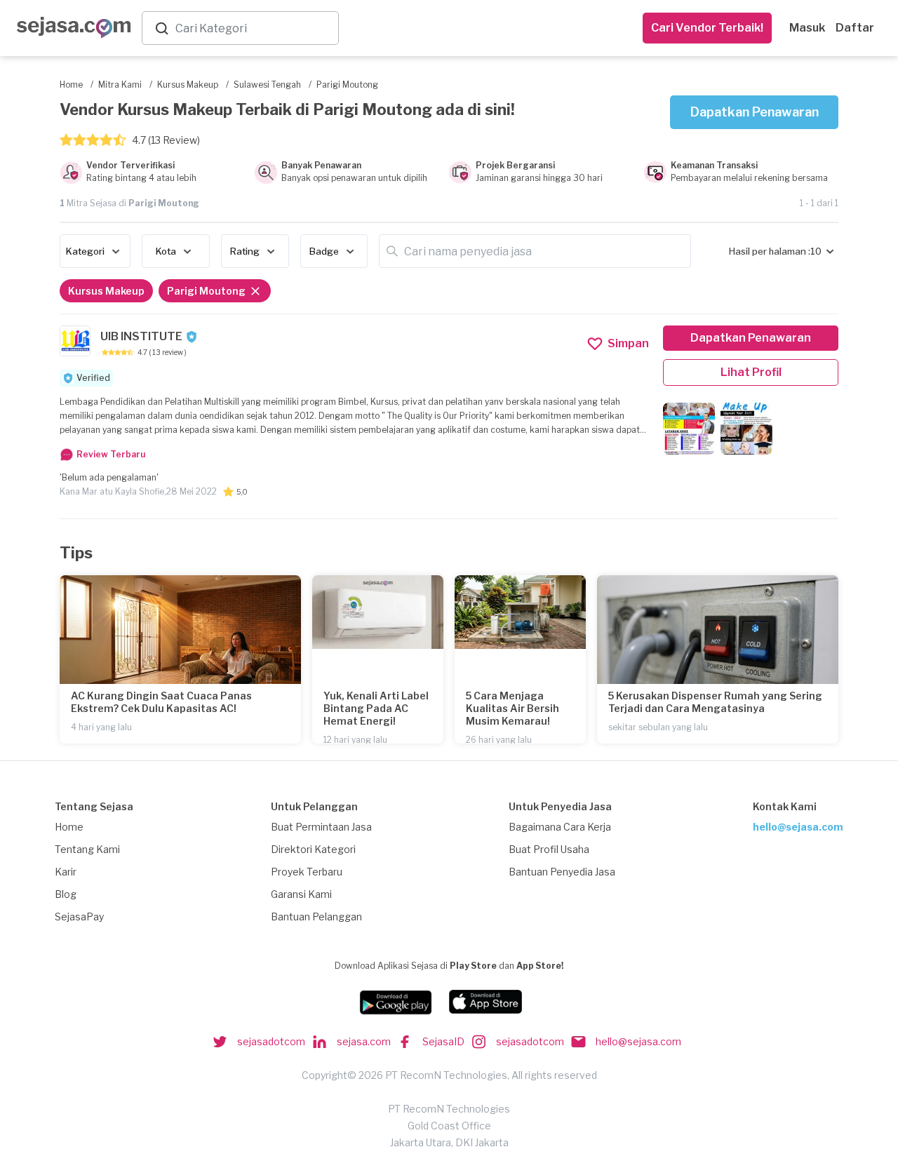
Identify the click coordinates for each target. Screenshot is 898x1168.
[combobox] (254, 28)
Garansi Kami (301, 894)
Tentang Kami (87, 849)
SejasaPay (79, 916)
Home (69, 827)
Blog (65, 894)
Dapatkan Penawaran (754, 112)
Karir (65, 872)
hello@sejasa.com (798, 827)
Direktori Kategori (313, 849)
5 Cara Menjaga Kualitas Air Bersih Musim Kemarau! (512, 708)
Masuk (807, 27)
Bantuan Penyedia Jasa (562, 872)
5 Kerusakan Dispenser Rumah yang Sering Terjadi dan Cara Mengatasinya (715, 702)
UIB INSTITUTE (141, 336)
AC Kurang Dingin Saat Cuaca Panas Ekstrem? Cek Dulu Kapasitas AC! (161, 702)
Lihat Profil (751, 372)
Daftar (855, 27)
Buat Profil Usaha (549, 849)
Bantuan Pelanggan (316, 916)
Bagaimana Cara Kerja (560, 827)
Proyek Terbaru (306, 872)
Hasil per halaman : (769, 251)
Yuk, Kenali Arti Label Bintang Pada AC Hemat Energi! (376, 708)
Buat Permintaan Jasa (321, 827)
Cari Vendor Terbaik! (707, 27)
